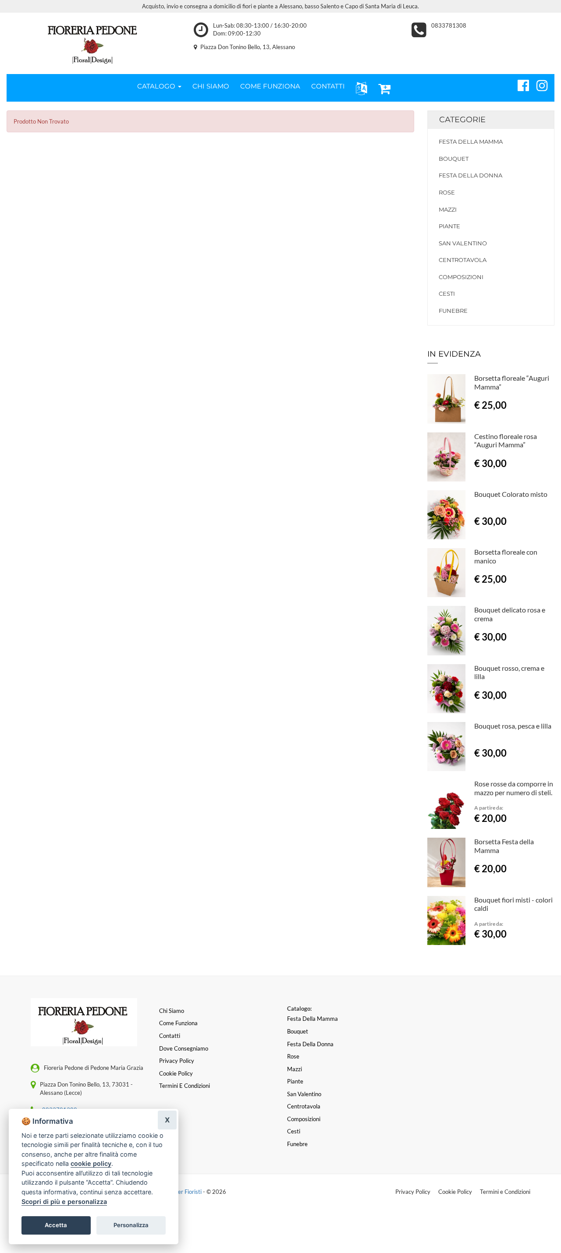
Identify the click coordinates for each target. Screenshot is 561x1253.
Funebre (453, 310)
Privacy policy (176, 1060)
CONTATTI (328, 86)
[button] (359, 88)
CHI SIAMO (210, 86)
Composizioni (461, 276)
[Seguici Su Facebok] (519, 84)
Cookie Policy (455, 1191)
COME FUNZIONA (270, 86)
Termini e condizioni (184, 1085)
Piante (449, 226)
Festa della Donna (470, 175)
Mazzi (448, 209)
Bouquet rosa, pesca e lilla (512, 726)
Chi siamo (171, 1010)
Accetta (56, 1224)
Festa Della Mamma (471, 141)
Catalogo (157, 86)
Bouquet (454, 158)
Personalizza (131, 1224)
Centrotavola (462, 259)
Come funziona (178, 1022)
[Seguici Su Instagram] (538, 84)
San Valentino (463, 243)
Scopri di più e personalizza (64, 1201)
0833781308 (448, 25)
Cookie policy (176, 1073)
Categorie (462, 119)
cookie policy (91, 1163)
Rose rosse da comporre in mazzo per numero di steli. (513, 787)
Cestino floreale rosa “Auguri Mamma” (505, 440)
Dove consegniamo (183, 1048)
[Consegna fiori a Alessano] (94, 41)
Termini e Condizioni (505, 1191)
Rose (447, 192)
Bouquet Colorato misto (510, 494)
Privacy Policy (412, 1191)
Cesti (447, 293)
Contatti (169, 1035)
